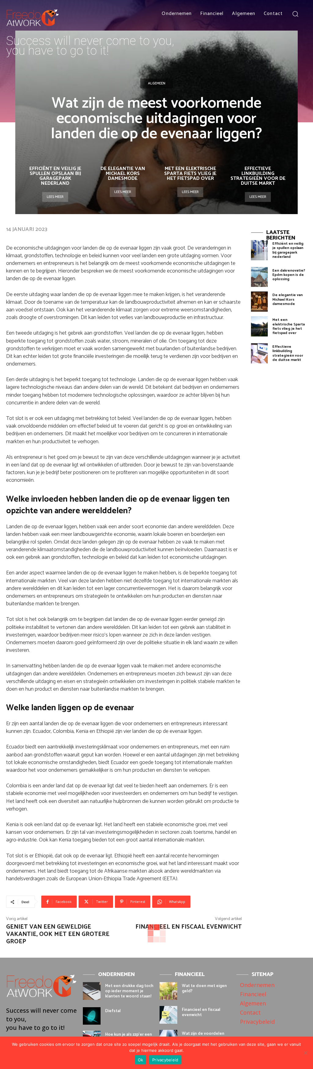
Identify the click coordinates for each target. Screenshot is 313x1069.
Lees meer (55, 197)
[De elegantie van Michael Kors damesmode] (259, 301)
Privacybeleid (165, 1059)
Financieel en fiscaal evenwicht (188, 927)
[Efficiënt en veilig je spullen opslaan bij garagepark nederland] (259, 250)
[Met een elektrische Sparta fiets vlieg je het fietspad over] (259, 326)
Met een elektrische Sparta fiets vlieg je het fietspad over (190, 174)
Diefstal (113, 1011)
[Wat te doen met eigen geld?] (168, 991)
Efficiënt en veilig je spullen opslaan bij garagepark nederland (55, 176)
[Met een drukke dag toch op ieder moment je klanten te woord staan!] (92, 991)
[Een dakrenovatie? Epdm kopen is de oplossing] (259, 277)
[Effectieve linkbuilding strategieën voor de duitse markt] (259, 353)
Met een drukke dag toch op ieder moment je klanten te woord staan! (129, 991)
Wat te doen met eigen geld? (204, 988)
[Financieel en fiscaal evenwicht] (168, 1015)
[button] (295, 13)
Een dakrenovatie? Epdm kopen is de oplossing (288, 275)
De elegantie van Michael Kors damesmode (123, 174)
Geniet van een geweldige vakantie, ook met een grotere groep (57, 934)
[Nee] (305, 1053)
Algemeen (156, 83)
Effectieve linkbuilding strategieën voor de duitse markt (257, 176)
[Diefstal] (92, 1016)
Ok (140, 1059)
